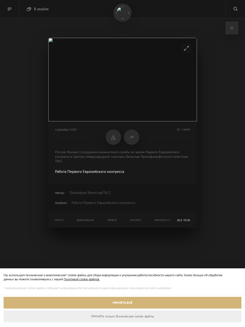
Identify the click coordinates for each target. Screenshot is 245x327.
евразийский (163, 220)
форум (59, 220)
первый (112, 220)
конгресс (136, 220)
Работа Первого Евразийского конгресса (103, 202)
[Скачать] (113, 137)
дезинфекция (85, 220)
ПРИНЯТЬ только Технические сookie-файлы (122, 316)
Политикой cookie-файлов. (82, 279)
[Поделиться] (131, 137)
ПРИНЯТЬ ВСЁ (122, 303)
